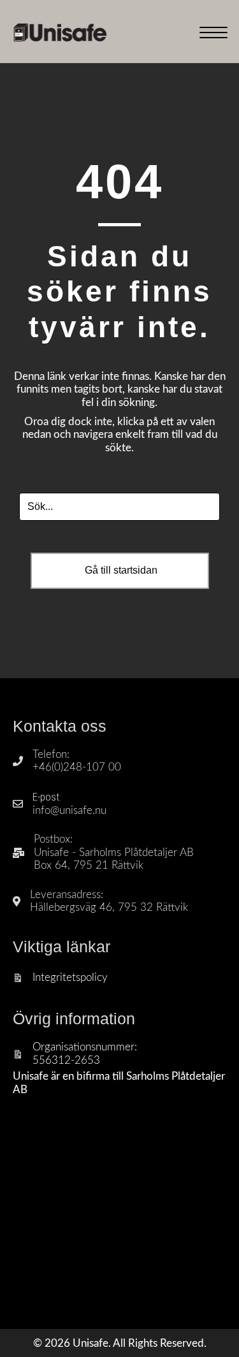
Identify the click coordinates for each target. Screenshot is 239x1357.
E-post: (47, 796)
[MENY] (213, 33)
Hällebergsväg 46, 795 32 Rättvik (109, 907)
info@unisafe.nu (69, 810)
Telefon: (51, 754)
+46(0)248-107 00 (77, 767)
